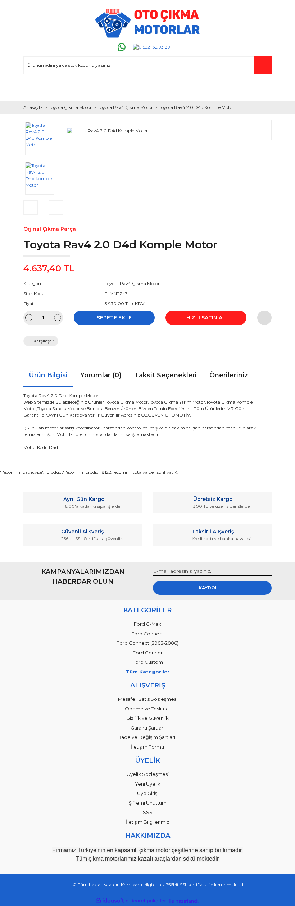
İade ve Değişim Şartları (147, 737)
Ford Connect (147, 633)
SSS (148, 812)
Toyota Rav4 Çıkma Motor (132, 283)
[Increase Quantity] (57, 318)
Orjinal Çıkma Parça (49, 229)
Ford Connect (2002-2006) (147, 643)
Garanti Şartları (147, 728)
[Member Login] (32, 88)
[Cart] (263, 88)
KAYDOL (208, 587)
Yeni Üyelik (147, 784)
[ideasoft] (109, 901)
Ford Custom (147, 662)
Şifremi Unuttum (148, 803)
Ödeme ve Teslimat (148, 709)
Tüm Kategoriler (147, 672)
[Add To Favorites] (264, 318)
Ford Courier (148, 653)
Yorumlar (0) (101, 375)
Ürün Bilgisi (48, 375)
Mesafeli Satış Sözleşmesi (147, 699)
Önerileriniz (228, 375)
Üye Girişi (147, 793)
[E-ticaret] (147, 901)
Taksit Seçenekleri (165, 375)
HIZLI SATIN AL (206, 317)
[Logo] (147, 23)
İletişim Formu (147, 747)
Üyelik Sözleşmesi (148, 774)
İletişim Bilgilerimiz (147, 822)
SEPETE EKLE (114, 317)
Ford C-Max (147, 624)
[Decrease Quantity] (28, 318)
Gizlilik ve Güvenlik (147, 718)
